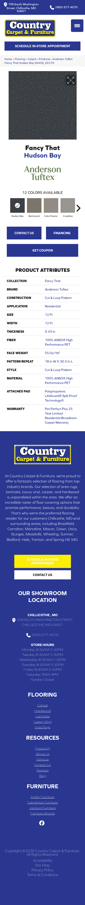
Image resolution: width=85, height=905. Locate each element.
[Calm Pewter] (51, 205)
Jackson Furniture (42, 808)
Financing (61, 233)
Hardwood (42, 711)
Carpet (32, 58)
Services (42, 759)
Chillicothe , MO (43, 615)
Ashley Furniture (42, 797)
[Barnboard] (34, 205)
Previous (6, 206)
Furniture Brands (42, 813)
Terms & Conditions (42, 874)
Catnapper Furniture (42, 802)
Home (8, 58)
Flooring (20, 58)
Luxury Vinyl (42, 721)
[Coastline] (67, 205)
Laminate (42, 716)
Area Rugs (42, 727)
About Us (42, 754)
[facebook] (42, 823)
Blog (42, 776)
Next (78, 206)
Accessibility (42, 860)
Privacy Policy (42, 870)
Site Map (42, 865)
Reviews (42, 770)
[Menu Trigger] (77, 25)
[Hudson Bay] (17, 205)
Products (44, 58)
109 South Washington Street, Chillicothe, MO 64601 (23, 8)
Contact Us (24, 233)
